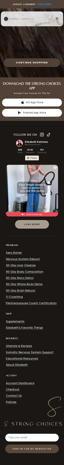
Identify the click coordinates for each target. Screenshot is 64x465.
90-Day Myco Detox (19, 278)
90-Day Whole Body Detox (24, 284)
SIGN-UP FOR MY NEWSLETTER (32, 448)
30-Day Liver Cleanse (21, 265)
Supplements (15, 321)
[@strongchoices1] (19, 143)
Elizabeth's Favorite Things (24, 327)
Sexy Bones (14, 252)
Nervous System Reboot (23, 259)
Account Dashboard (20, 383)
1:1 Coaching (14, 297)
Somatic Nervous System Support (30, 352)
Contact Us (14, 395)
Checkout (12, 389)
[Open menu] (57, 19)
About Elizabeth (17, 365)
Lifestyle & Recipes (19, 346)
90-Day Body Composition (24, 271)
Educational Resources (22, 358)
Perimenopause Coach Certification (31, 303)
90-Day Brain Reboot (20, 290)
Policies (11, 402)
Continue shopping (32, 62)
